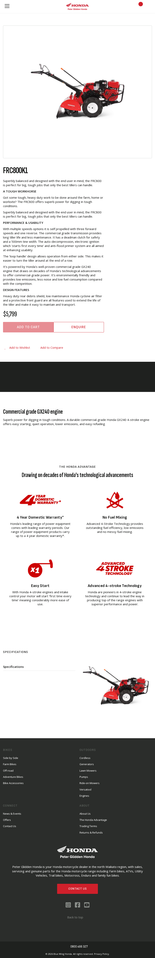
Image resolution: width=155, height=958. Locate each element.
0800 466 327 (79, 947)
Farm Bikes (9, 764)
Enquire (78, 327)
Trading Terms (88, 826)
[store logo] (77, 6)
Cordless (85, 758)
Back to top (75, 917)
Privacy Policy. (102, 953)
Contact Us (77, 889)
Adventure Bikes (13, 777)
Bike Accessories (13, 783)
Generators (87, 764)
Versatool (85, 789)
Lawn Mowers (88, 770)
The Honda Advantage (93, 820)
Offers (7, 820)
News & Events (12, 813)
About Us (85, 813)
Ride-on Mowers (89, 783)
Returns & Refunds (91, 832)
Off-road (8, 770)
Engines (84, 796)
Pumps (84, 777)
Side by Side (10, 758)
